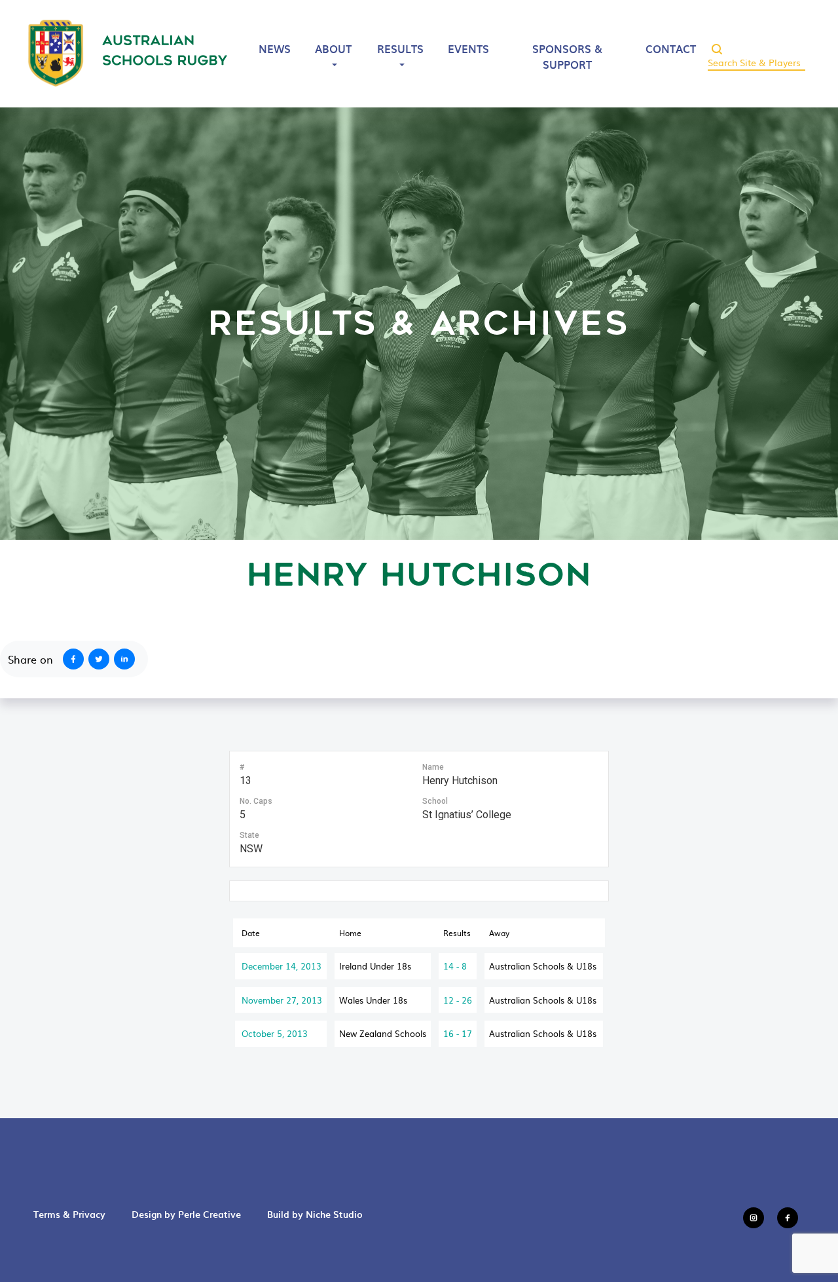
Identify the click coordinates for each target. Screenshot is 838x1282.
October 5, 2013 (275, 1033)
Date (251, 933)
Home (350, 933)
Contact (671, 48)
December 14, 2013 (281, 966)
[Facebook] (70, 659)
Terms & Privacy (69, 1214)
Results (400, 48)
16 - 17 (457, 1033)
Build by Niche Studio (315, 1214)
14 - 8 (455, 966)
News (275, 48)
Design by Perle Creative (186, 1214)
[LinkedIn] (127, 659)
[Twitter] (101, 659)
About (333, 48)
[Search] (717, 45)
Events (468, 48)
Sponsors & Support (567, 56)
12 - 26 (457, 1000)
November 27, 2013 (282, 1000)
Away (499, 933)
